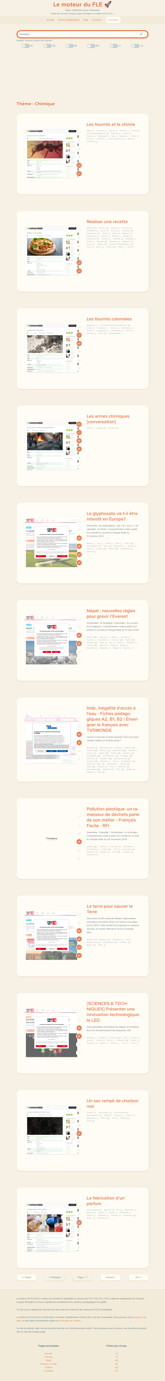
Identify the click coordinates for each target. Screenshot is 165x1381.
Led (125, 1038)
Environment (93, 942)
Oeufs (90, 139)
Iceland (132, 546)
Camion (91, 753)
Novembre (128, 849)
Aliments (91, 228)
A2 (79, 165)
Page (91, 767)
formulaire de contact (69, 1321)
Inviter (90, 764)
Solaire (104, 1043)
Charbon (91, 1113)
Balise (115, 637)
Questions (129, 1215)
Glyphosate (119, 546)
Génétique (127, 328)
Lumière (135, 1038)
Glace (115, 233)
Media (113, 549)
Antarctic (92, 940)
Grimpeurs (132, 643)
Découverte (104, 1113)
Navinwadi (112, 764)
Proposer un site (48, 1364)
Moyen (102, 1213)
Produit (135, 1040)
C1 (79, 140)
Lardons (105, 236)
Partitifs (127, 236)
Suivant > (110, 1277)
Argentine (92, 325)
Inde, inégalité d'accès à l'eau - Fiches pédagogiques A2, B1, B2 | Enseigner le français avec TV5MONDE (112, 719)
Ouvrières (101, 139)
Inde (116, 761)
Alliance (105, 750)
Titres (119, 769)
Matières (91, 1213)
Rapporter (105, 648)
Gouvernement (122, 758)
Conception (93, 756)
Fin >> (139, 1277)
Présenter (122, 1040)
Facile (128, 543)
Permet (100, 1040)
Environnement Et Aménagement (114, 325)
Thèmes (48, 1357)
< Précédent (54, 1277)
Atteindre (104, 637)
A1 (79, 173)
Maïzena (116, 236)
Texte (102, 333)
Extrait (106, 849)
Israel (90, 549)
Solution (114, 1043)
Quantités (131, 239)
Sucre (90, 244)
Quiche (90, 241)
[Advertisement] (82, 70)
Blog (86, 20)
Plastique (92, 852)
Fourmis (91, 136)
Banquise (104, 940)
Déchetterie (129, 846)
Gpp (114, 136)
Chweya (104, 846)
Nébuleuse (92, 1118)
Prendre (102, 767)
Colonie (113, 131)
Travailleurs (92, 855)
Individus (123, 136)
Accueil (50, 20)
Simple (124, 1118)
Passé (105, 1118)
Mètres (104, 645)
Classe (115, 753)
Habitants (105, 761)
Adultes (92, 750)
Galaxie (119, 1115)
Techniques (103, 1218)
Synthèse (92, 141)
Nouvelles (92, 648)
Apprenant (119, 750)
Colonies (124, 131)
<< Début (26, 1277)
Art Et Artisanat (94, 1210)
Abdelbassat (106, 748)
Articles (103, 228)
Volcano (91, 551)
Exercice (117, 640)
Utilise (100, 247)
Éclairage (91, 1038)
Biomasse (118, 940)
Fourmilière (102, 328)
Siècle (91, 1218)
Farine (106, 233)
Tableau (101, 244)
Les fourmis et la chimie (111, 124)
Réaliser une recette (107, 222)
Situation (108, 769)
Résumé (91, 333)
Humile (90, 331)
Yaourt (130, 247)
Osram (90, 1040)
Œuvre (124, 764)
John (116, 849)
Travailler (128, 852)
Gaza (107, 546)
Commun (128, 753)
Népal (123, 645)
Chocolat (127, 228)
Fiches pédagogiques (68, 20)
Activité (92, 637)
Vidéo (110, 247)
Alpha (90, 131)
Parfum (113, 1213)
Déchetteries (93, 849)
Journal (101, 549)
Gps (112, 643)
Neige (113, 645)
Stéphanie (127, 241)
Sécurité (113, 428)
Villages (91, 772)
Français (92, 643)
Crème (104, 231)
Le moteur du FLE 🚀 (82, 5)
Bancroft (109, 1210)
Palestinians (127, 549)
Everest (91, 640)
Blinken (90, 543)
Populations (117, 331)
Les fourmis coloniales (109, 319)
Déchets (115, 846)
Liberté (101, 428)
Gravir (120, 643)
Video (121, 247)
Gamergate (103, 136)
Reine (131, 139)
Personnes (92, 239)
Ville (101, 772)
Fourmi (127, 133)
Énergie (103, 1038)
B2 (79, 149)
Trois (90, 247)
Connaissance (110, 756)
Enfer (118, 543)
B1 (79, 157)
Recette (102, 241)
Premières (103, 1215)
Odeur (134, 136)
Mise (101, 764)
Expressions (93, 233)
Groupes (92, 761)
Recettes (114, 241)
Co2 (128, 940)
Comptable (92, 231)
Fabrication (130, 1210)
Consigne (126, 756)
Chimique (101, 131)
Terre (101, 945)
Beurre (115, 228)
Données (92, 758)
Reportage (93, 769)
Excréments (103, 640)
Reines (130, 331)
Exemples (127, 231)
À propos (97, 20)
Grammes (127, 233)
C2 (79, 132)
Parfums (91, 1215)
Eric (119, 1210)
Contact (48, 1367)
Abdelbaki (92, 748)
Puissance (92, 1043)
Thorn (125, 1043)
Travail (116, 852)
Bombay (133, 750)
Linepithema (103, 331)
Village (130, 769)
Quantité (118, 239)
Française (106, 758)
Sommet (128, 648)
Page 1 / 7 (82, 1277)
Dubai (108, 543)
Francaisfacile (94, 546)
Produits (116, 1215)
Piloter (110, 1040)
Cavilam (103, 753)
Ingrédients (92, 236)
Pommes (105, 239)
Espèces (115, 133)
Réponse (123, 767)
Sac (115, 1118)
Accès (118, 748)
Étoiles (108, 1115)
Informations (128, 761)
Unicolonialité (115, 333)
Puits (112, 767)
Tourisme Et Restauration (121, 244)
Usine (134, 1043)
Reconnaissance (117, 139)
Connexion (113, 20)
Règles (117, 648)
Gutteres (125, 942)
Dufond (115, 231)
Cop (100, 543)
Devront (125, 637)
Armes (90, 428)
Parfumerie (124, 1213)
